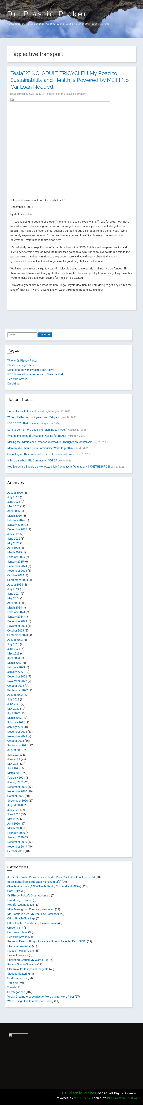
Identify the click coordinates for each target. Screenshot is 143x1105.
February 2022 (16, 722)
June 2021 (13, 759)
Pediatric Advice (17, 379)
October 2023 (15, 630)
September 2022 (17, 690)
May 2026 (13, 506)
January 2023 (15, 671)
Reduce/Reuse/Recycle (22, 964)
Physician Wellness (19, 946)
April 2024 (13, 603)
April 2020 (13, 823)
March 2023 (14, 662)
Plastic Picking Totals (20, 950)
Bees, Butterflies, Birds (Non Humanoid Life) (34, 881)
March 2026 (14, 515)
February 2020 (16, 832)
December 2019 (17, 842)
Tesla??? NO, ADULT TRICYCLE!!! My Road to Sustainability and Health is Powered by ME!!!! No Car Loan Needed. (69, 80)
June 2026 (13, 501)
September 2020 (17, 800)
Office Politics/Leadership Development (32, 923)
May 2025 (13, 543)
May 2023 (13, 653)
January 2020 (15, 837)
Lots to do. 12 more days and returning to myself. (37, 429)
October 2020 (15, 796)
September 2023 (17, 635)
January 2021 (15, 782)
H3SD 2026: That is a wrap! (23, 423)
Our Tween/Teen (17, 932)
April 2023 (13, 658)
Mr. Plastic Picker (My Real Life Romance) (33, 914)
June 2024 (13, 593)
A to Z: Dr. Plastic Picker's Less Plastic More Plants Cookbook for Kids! (51, 877)
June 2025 (13, 538)
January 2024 (15, 616)
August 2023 (15, 639)
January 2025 (15, 561)
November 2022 (17, 681)
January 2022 (15, 727)
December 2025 (17, 529)
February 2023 (16, 667)
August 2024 (15, 584)
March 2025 (14, 552)
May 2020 (13, 819)
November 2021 (17, 736)
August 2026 (15, 492)
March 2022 (14, 717)
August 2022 (15, 694)
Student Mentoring (18, 973)
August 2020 (15, 805)
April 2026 (13, 511)
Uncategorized (16, 992)
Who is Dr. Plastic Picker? (23, 360)
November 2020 (17, 791)
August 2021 (15, 750)
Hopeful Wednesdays (20, 904)
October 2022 (15, 685)
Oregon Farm (15, 927)
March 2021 (14, 773)
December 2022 (17, 676)
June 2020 (13, 814)
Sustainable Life (17, 978)
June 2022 (13, 704)
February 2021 (16, 777)
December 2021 (17, 731)
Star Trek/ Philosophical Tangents (27, 969)
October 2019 (15, 851)
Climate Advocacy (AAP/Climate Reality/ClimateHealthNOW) (44, 886)
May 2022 (13, 708)
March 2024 (14, 607)
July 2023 (13, 644)
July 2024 (13, 589)
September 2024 (17, 580)
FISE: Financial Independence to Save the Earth (35, 374)
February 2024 (16, 612)
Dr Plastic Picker (51, 93)
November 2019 (17, 846)
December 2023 (17, 621)
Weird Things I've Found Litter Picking (30, 1001)
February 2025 (16, 557)
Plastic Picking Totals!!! (21, 365)
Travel (11, 987)
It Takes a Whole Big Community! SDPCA (32, 460)
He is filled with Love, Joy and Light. (29, 411)
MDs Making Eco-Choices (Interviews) (30, 909)
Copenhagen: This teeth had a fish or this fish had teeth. (40, 454)
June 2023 (13, 649)
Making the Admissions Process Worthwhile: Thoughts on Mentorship (49, 442)
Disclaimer (13, 383)
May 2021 (13, 763)
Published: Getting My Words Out (27, 960)
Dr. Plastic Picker (47, 14)
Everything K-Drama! (19, 900)
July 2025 (13, 534)
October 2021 (15, 740)
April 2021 (13, 768)
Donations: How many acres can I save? (31, 369)
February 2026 (16, 520)
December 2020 (17, 787)
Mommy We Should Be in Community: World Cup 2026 (40, 448)
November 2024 (17, 570)
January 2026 (15, 524)
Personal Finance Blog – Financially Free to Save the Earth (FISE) (46, 941)
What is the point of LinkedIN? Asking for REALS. (37, 435)
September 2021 (17, 745)
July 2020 (13, 810)
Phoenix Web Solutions (123, 1098)
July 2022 (13, 699)
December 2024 (17, 566)
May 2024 (13, 598)
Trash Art (12, 983)
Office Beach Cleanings (21, 918)
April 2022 (13, 713)
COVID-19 (13, 891)
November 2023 (17, 626)
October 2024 (15, 575)
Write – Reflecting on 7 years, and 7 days (32, 417)
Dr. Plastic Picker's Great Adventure (28, 895)
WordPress (82, 1098)
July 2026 (13, 497)
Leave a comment (76, 93)
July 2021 (13, 754)
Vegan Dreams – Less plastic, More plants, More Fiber (40, 996)
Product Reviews (17, 955)
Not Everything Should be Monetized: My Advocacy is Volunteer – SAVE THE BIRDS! (58, 466)
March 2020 (14, 828)
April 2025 (13, 547)
